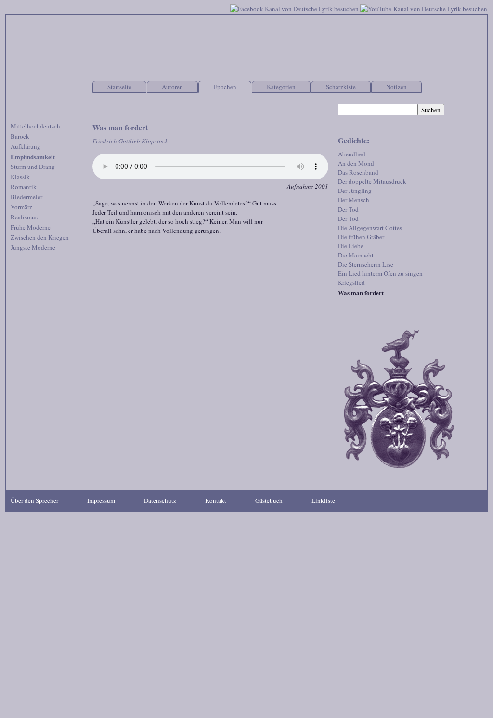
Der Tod (348, 209)
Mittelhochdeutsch (35, 126)
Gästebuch (269, 500)
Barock (20, 136)
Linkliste (323, 500)
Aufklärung (25, 146)
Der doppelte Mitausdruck (372, 181)
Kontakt (215, 500)
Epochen (224, 86)
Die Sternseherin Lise (365, 264)
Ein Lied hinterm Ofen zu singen (380, 273)
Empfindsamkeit (33, 156)
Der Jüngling (355, 190)
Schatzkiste (341, 86)
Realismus (24, 217)
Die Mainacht (356, 255)
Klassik (20, 176)
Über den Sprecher (34, 500)
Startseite (119, 86)
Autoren (172, 86)
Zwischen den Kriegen (40, 237)
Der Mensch (353, 199)
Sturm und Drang (33, 166)
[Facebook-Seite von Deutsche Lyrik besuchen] (294, 7)
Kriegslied (351, 282)
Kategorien (281, 86)
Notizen (396, 86)
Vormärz (21, 207)
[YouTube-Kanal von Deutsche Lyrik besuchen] (423, 7)
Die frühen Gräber (361, 236)
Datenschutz (160, 500)
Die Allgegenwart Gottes (370, 227)
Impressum (101, 500)
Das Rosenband (358, 172)
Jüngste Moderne (33, 247)
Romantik (24, 186)
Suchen (431, 109)
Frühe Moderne (31, 227)
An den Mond (356, 163)
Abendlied (351, 154)
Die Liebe (350, 246)
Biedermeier (26, 196)
